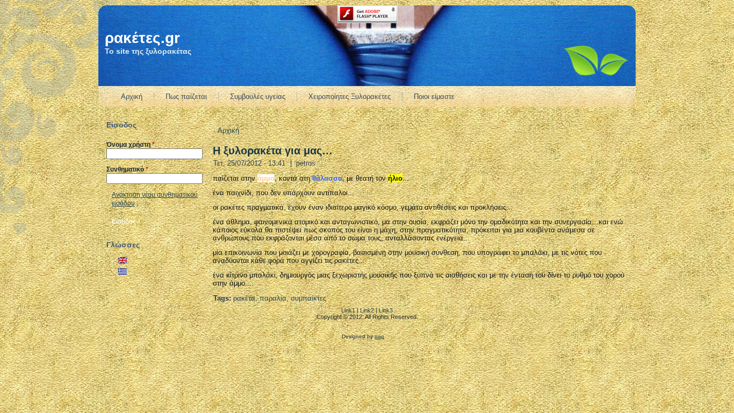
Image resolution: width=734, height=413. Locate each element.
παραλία (273, 298)
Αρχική (131, 96)
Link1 (348, 310)
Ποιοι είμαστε (434, 96)
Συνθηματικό (127, 169)
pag (379, 336)
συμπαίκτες (308, 298)
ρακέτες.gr (142, 38)
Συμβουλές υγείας (257, 96)
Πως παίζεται (186, 96)
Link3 (386, 310)
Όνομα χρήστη (130, 144)
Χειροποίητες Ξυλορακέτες (349, 96)
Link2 (367, 310)
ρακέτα (244, 298)
